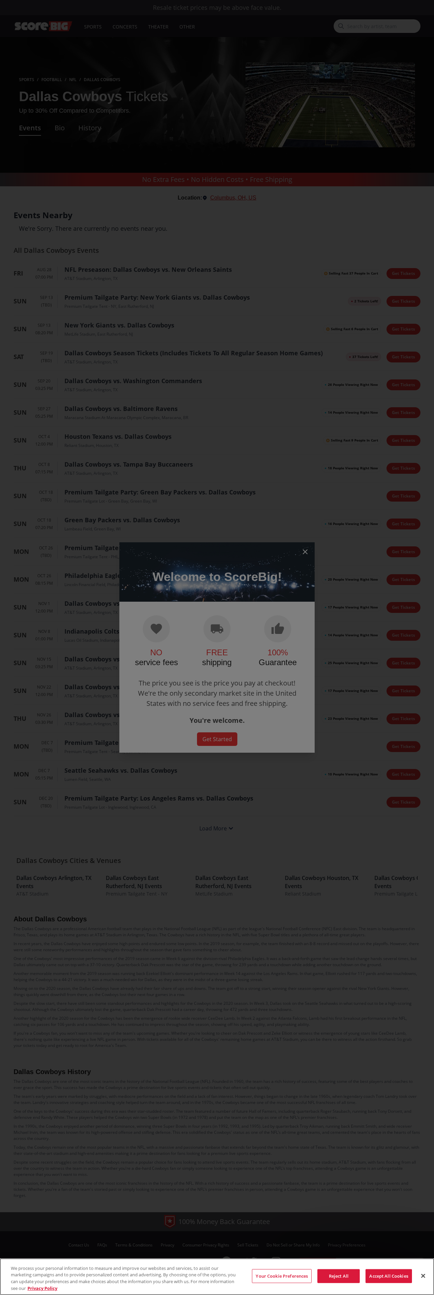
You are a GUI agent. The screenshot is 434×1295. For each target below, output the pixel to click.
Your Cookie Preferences (282, 1276)
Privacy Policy (42, 1288)
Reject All (339, 1276)
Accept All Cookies (388, 1276)
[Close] (423, 1275)
